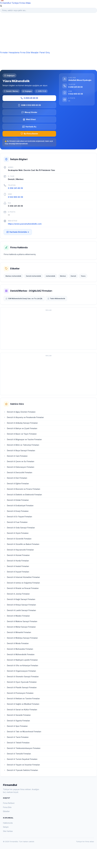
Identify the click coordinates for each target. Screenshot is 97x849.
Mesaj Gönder (31, 112)
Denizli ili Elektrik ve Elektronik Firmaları (24, 494)
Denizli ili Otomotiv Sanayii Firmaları (23, 676)
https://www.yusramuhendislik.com (25, 224)
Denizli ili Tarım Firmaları (18, 737)
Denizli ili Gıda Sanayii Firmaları (21, 528)
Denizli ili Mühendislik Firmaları (20, 654)
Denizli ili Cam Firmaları (17, 456)
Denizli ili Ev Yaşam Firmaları (19, 516)
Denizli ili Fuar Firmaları (17, 522)
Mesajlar (35, 52)
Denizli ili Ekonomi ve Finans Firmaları (23, 489)
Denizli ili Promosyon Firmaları (20, 693)
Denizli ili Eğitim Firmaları (18, 483)
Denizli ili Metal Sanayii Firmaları (21, 627)
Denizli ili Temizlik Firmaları (19, 754)
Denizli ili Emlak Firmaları (18, 500)
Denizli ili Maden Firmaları (18, 616)
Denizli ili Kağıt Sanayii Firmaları (21, 599)
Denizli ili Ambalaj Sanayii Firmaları (22, 423)
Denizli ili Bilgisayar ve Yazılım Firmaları (24, 439)
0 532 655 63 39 (15, 197)
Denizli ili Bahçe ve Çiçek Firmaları (22, 428)
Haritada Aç (31, 127)
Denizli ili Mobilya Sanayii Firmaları (22, 638)
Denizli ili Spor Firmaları (17, 726)
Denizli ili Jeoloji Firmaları (18, 594)
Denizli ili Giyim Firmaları (18, 533)
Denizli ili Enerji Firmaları (18, 511)
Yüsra (83, 276)
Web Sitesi (31, 119)
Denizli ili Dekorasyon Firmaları (20, 467)
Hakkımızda (8, 823)
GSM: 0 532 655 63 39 (31, 105)
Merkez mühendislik (13, 276)
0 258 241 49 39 (31, 98)
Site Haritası (8, 831)
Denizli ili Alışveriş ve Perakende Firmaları (25, 417)
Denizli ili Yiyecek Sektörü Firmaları (22, 770)
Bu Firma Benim (31, 134)
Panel (42, 52)
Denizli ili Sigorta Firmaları (18, 721)
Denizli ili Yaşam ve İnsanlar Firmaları (23, 765)
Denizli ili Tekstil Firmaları (18, 743)
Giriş (47, 52)
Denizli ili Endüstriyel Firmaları (20, 505)
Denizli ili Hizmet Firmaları (18, 555)
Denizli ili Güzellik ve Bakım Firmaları (23, 544)
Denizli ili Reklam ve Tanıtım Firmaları (23, 698)
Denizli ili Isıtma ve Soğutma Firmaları (23, 583)
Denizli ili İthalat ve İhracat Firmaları (23, 588)
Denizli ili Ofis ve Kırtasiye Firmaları (22, 665)
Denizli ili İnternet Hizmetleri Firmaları (23, 577)
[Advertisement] (48, 32)
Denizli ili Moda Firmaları (18, 643)
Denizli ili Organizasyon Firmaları (21, 671)
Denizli (73, 276)
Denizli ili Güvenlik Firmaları (19, 539)
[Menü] (0, 56)
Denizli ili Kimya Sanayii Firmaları (21, 605)
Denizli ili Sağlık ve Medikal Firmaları (23, 704)
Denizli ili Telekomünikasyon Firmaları (23, 748)
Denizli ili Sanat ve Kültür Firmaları (22, 709)
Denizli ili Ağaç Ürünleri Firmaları (21, 412)
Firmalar (4, 52)
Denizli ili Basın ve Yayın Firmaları (22, 434)
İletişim (6, 827)
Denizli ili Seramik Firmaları (19, 715)
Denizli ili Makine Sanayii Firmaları (22, 621)
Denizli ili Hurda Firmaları (18, 561)
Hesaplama (14, 52)
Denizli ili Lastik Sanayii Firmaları (21, 610)
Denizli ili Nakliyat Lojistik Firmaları (22, 660)
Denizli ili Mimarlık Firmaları (19, 632)
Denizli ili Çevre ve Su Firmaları (20, 461)
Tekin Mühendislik (57, 298)
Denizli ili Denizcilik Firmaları (19, 472)
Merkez (63, 276)
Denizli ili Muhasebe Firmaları (20, 649)
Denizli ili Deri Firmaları (17, 478)
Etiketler (6, 811)
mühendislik (50, 276)
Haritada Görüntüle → (19, 232)
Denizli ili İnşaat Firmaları (18, 572)
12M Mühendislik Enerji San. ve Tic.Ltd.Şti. (25, 298)
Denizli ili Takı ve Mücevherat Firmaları (24, 731)
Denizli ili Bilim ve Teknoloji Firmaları (23, 445)
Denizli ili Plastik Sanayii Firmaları (22, 687)
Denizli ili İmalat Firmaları (18, 566)
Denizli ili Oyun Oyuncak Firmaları (22, 682)
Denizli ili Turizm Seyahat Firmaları (22, 759)
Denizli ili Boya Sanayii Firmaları (21, 450)
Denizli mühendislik (33, 276)
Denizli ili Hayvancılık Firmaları (20, 550)
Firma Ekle (25, 52)
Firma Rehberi (9, 803)
